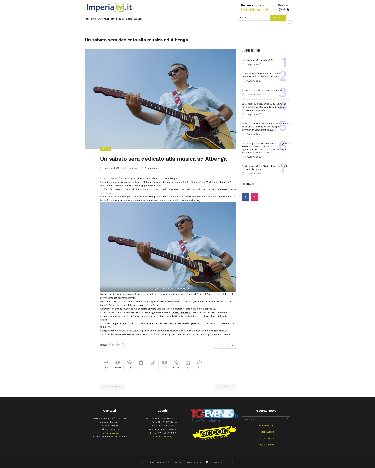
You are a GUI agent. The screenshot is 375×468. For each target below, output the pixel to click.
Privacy (168, 436)
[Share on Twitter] (113, 344)
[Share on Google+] (118, 344)
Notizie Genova (266, 444)
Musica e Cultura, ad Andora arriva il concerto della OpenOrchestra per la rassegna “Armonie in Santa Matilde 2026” (266, 126)
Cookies (157, 436)
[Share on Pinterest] (123, 344)
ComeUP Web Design (222, 462)
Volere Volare (266, 425)
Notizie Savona (266, 438)
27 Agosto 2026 (253, 64)
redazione (133, 168)
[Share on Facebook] (110, 344)
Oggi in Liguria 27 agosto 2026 (257, 60)
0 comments (151, 168)
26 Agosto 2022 (111, 168)
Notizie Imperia (266, 431)
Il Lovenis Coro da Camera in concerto (262, 90)
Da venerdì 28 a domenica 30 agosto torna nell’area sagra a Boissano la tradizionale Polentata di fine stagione (264, 106)
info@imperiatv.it (109, 433)
